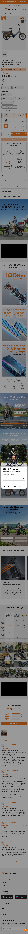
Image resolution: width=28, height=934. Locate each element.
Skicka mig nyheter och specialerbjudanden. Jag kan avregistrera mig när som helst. (11, 484)
